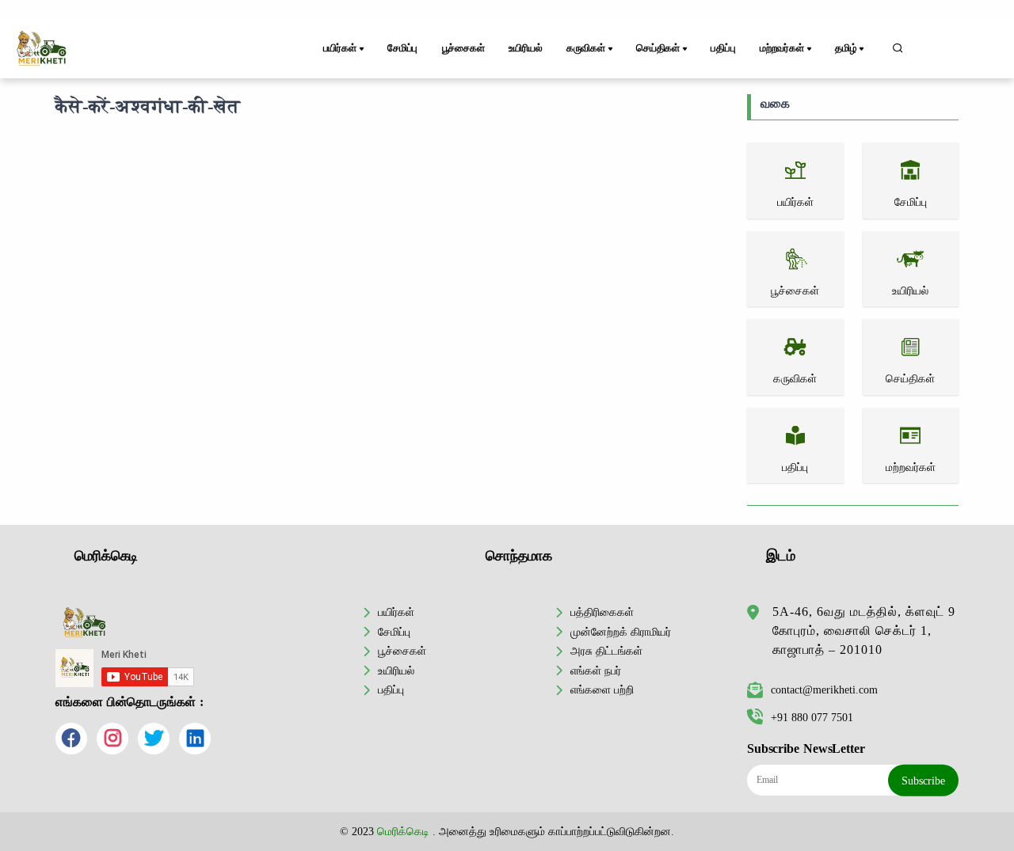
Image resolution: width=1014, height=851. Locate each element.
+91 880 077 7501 (812, 717)
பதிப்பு (723, 48)
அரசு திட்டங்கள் (606, 650)
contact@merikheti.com (824, 689)
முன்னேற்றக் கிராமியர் (620, 631)
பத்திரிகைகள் (602, 612)
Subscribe (923, 780)
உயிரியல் (525, 48)
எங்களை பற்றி (602, 689)
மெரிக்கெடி (403, 831)
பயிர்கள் (396, 612)
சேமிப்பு (402, 48)
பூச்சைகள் (463, 48)
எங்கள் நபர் (595, 670)
